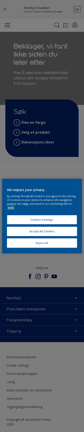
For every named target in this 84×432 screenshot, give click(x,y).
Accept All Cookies (42, 231)
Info (11, 207)
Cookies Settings (42, 219)
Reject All (42, 243)
